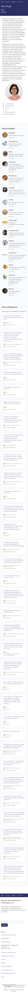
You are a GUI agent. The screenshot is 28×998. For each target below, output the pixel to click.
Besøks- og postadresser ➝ (8, 952)
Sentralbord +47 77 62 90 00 (8, 935)
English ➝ (3, 962)
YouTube (14, 991)
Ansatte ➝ (3, 959)
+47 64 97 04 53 (9, 105)
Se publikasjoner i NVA (8, 114)
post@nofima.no (5, 938)
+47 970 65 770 (9, 103)
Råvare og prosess (10, 112)
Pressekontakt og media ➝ (8, 956)
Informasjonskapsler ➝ (7, 969)
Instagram (11, 989)
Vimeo (22, 989)
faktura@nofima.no (6, 941)
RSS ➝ (2, 976)
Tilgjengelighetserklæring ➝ (8, 973)
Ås (6, 110)
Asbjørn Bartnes (21, 985)
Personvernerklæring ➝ (7, 966)
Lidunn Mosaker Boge (18, 986)
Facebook (17, 989)
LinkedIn (5, 989)
